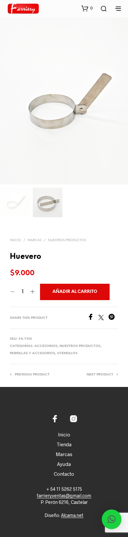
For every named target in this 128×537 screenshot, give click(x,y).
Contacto (64, 474)
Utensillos (67, 353)
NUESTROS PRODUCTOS (67, 240)
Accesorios (45, 346)
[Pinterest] (113, 318)
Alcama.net (72, 515)
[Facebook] (92, 318)
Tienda (64, 444)
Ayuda (64, 464)
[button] (87, 8)
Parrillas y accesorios (32, 353)
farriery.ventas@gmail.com (64, 495)
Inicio (15, 240)
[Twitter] (103, 318)
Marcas (64, 454)
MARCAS (34, 240)
